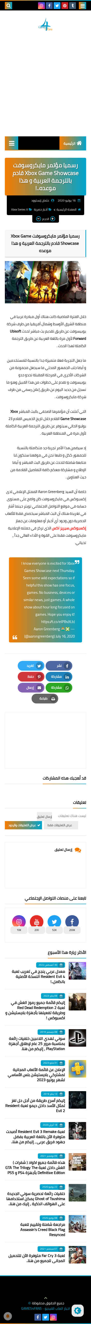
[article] (45, 728)
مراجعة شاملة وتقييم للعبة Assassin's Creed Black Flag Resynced (42, 1229)
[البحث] (8, 5)
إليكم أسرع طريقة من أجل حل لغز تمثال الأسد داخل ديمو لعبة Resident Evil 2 (35, 1105)
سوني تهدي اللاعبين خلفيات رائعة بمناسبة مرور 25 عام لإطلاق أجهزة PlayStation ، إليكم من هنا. (37, 1043)
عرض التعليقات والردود (22, 825)
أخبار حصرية (41, 209)
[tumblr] (72, 5)
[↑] (45, 1298)
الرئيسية (69, 143)
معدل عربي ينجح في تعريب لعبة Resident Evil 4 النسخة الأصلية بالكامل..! (38, 976)
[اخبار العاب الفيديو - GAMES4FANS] (45, 24)
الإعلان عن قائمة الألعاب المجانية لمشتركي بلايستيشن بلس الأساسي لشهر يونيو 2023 (36, 1074)
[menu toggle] (82, 5)
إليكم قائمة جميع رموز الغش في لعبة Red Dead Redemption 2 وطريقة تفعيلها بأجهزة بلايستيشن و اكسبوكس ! (35, 1010)
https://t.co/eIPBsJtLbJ (58, 621)
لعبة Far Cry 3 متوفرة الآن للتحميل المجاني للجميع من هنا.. (36, 1258)
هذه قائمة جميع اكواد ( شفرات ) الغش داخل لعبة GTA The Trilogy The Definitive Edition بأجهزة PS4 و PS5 (35, 1167)
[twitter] (57, 5)
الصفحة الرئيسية (66, 209)
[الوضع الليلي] (78, 1311)
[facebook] (49, 5)
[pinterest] (64, 5)
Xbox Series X (19, 209)
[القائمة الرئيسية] (11, 143)
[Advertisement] (45, 83)
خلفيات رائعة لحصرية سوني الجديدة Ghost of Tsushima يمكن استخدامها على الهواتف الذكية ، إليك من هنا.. (35, 1198)
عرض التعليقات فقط (60, 825)
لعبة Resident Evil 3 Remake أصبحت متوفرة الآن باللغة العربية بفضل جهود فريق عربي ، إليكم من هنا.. (35, 1136)
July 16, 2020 (65, 636)
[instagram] (41, 5)
